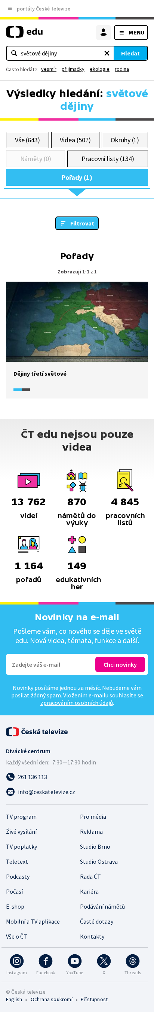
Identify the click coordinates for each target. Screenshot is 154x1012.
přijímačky (73, 69)
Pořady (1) (77, 177)
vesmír (48, 69)
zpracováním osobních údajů (76, 702)
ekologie (100, 69)
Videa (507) (75, 140)
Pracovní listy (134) (107, 158)
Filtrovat (82, 223)
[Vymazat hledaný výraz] (107, 53)
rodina (122, 69)
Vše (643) (27, 140)
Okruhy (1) (125, 140)
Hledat (130, 53)
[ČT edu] (24, 35)
